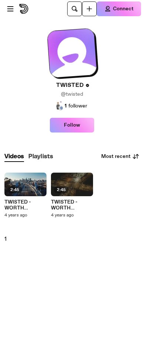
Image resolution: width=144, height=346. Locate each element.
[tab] (14, 156)
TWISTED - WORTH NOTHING (17, 205)
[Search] (74, 8)
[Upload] (89, 8)
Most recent (116, 156)
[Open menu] (10, 8)
